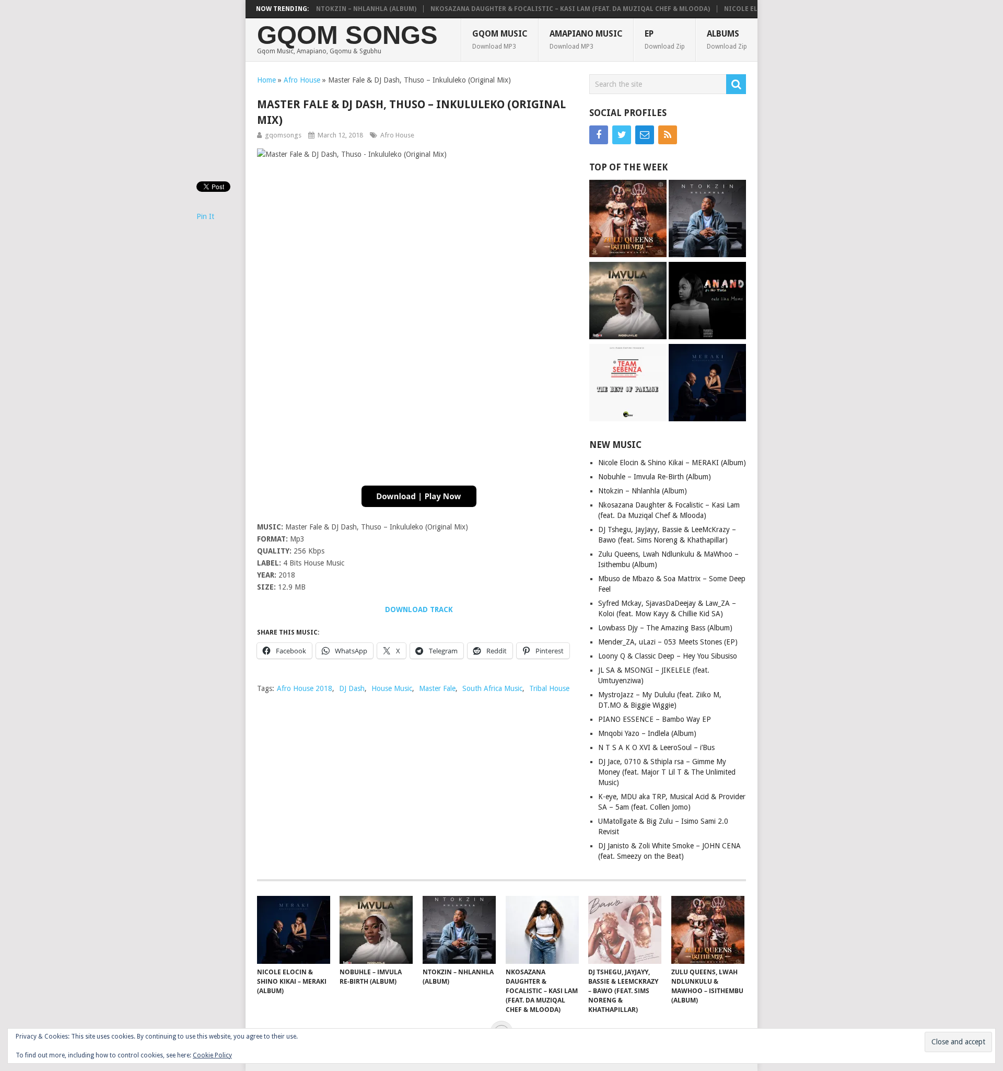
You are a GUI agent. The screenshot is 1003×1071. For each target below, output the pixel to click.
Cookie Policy (212, 1055)
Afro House (302, 80)
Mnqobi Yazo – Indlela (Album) (647, 733)
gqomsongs (283, 135)
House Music (391, 688)
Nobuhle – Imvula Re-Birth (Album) (654, 477)
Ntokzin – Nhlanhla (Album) (345, 9)
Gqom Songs (347, 35)
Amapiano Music (586, 39)
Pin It (205, 216)
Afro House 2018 (304, 688)
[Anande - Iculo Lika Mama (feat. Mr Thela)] (707, 302)
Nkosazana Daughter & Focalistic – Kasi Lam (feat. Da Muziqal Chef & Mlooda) (549, 9)
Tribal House (549, 688)
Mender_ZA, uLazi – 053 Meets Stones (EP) (668, 642)
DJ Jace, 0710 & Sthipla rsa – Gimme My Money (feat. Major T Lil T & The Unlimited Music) (667, 772)
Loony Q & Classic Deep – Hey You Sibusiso (667, 656)
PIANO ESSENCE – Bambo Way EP (654, 719)
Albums (727, 39)
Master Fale (437, 688)
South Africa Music (492, 688)
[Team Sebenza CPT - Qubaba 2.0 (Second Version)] (628, 384)
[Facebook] (598, 134)
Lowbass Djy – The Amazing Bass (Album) (665, 628)
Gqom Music (500, 39)
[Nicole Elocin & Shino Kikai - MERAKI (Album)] (707, 384)
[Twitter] (621, 134)
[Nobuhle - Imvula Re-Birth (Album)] (628, 302)
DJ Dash (352, 688)
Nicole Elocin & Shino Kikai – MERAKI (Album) (672, 462)
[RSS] (667, 134)
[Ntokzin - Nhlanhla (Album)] (707, 220)
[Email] (644, 134)
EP (665, 39)
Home (266, 80)
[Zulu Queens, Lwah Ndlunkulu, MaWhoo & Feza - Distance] (628, 220)
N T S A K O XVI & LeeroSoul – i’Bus (656, 747)
